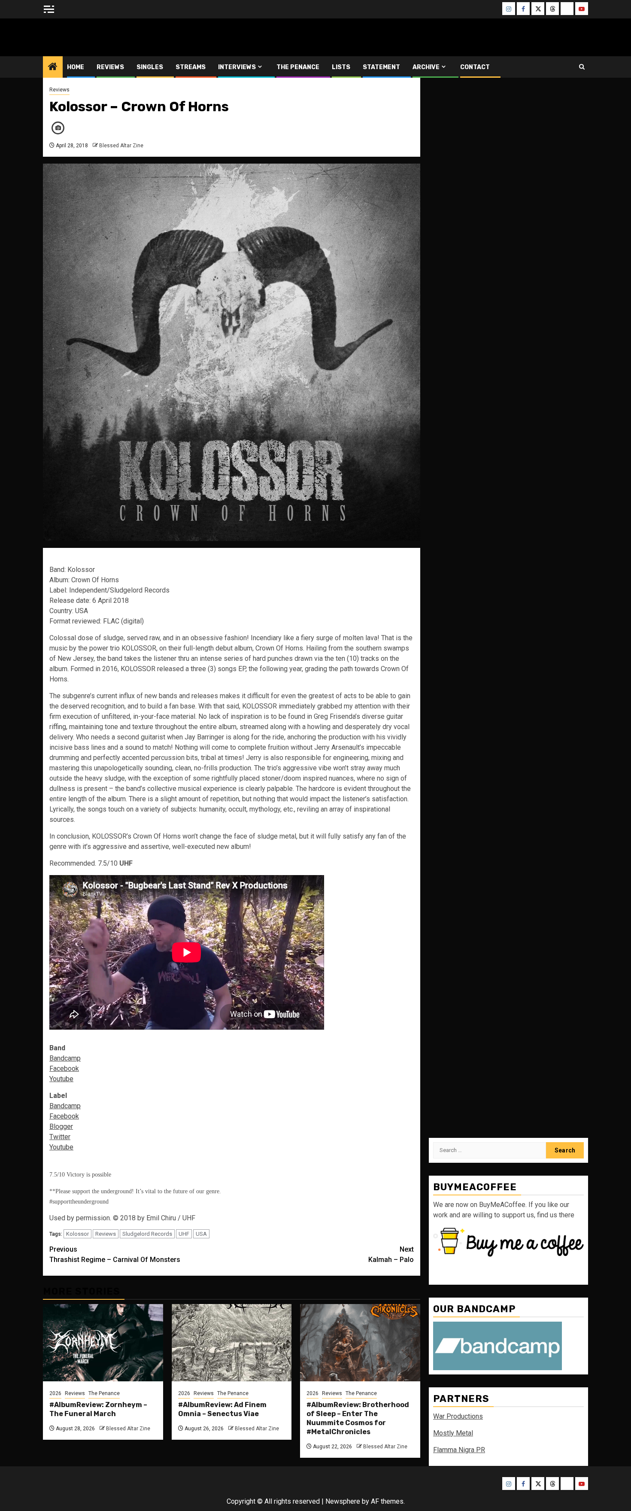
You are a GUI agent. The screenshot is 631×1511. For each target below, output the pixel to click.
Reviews (110, 67)
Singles (150, 67)
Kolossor (77, 1234)
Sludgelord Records (147, 1234)
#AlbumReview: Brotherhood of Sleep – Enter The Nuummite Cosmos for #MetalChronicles (357, 1418)
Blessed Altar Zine (99, 37)
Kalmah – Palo (391, 1254)
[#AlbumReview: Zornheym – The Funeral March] (103, 1342)
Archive (426, 67)
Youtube (61, 1079)
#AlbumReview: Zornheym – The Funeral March (98, 1409)
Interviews (237, 67)
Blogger (61, 1126)
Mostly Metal (453, 1433)
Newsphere (342, 1501)
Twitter (59, 1137)
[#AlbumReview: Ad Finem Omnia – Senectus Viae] (232, 1342)
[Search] (581, 66)
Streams (191, 67)
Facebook (64, 1068)
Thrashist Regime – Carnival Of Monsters (114, 1254)
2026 (55, 1393)
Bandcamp (65, 1058)
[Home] (53, 67)
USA (201, 1234)
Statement (381, 67)
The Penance (297, 67)
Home (75, 67)
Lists (341, 67)
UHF (184, 1234)
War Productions (458, 1417)
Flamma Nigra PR (459, 1450)
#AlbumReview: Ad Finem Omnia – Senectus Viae (222, 1409)
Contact (475, 67)
